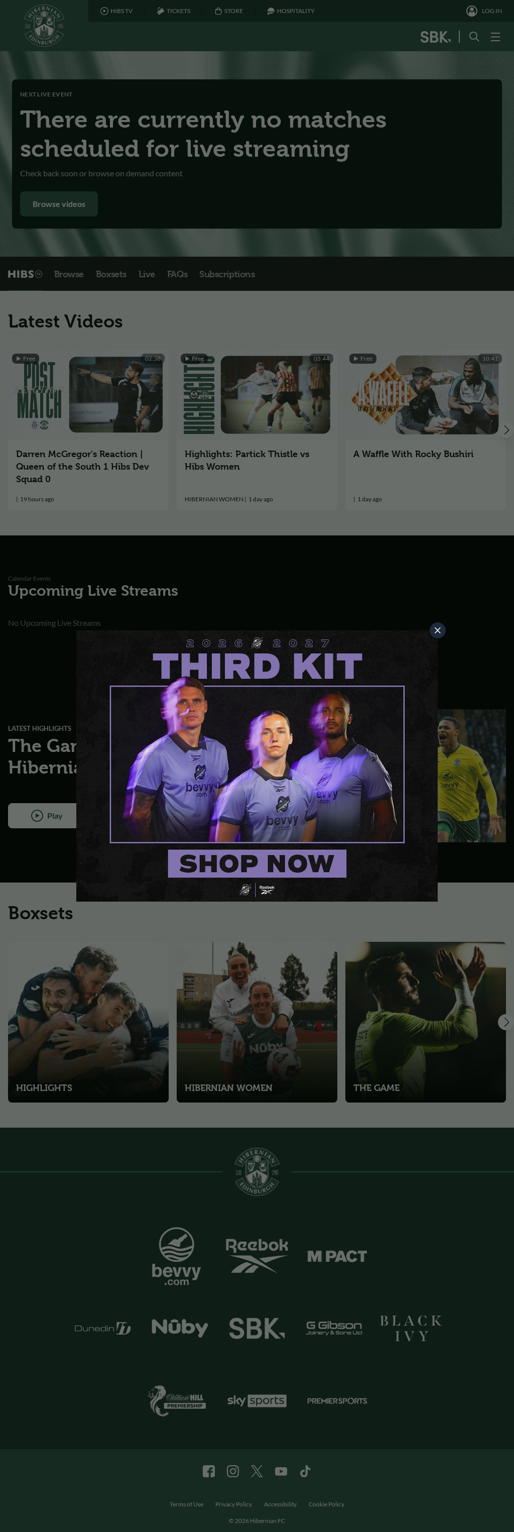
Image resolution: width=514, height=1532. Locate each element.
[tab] (438, 630)
